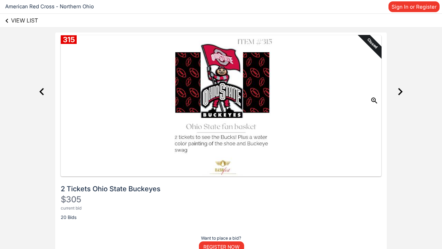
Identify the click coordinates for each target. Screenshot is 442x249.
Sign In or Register (414, 6)
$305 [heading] (71, 199)
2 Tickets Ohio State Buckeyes (111, 189)
